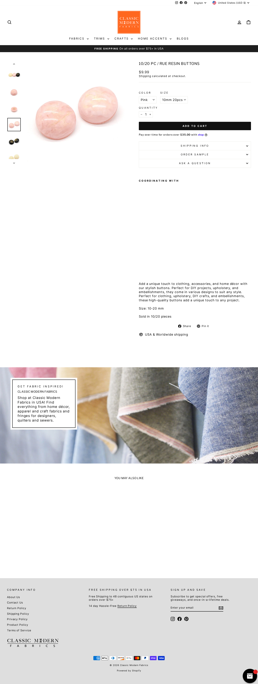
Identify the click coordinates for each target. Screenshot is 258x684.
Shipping (145, 76)
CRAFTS (122, 38)
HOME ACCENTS (153, 38)
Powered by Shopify (129, 670)
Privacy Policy (17, 619)
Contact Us (15, 602)
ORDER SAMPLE (195, 154)
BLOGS (183, 38)
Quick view (36, 542)
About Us (13, 597)
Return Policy (16, 608)
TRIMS (100, 38)
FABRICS (77, 38)
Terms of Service (19, 630)
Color (145, 92)
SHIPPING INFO (195, 145)
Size (164, 92)
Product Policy (17, 624)
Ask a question (195, 163)
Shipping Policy (18, 613)
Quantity (148, 107)
